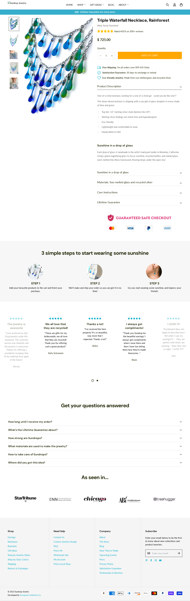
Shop (80, 4)
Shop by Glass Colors (18, 559)
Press (102, 559)
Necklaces (13, 541)
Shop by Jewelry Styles (19, 555)
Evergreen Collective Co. (30, 595)
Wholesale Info (61, 555)
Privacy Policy (106, 564)
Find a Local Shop (62, 564)
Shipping (12, 564)
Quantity (101, 48)
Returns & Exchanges (18, 568)
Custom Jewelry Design (65, 541)
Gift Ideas (96, 4)
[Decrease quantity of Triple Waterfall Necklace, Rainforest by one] (100, 55)
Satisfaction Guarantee (110, 568)
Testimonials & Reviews (111, 572)
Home (69, 4)
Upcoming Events (108, 555)
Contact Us (59, 537)
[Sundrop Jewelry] (20, 4)
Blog (111, 4)
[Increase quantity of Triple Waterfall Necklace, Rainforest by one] (112, 55)
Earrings (12, 537)
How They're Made (108, 550)
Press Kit (58, 550)
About (122, 4)
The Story (104, 541)
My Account (59, 559)
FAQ (56, 546)
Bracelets (12, 546)
